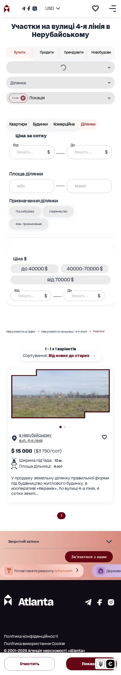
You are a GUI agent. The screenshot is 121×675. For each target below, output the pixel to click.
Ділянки (88, 124)
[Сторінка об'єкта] (14, 439)
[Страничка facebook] (99, 604)
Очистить (29, 664)
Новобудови (101, 52)
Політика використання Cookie (34, 643)
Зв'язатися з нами (89, 557)
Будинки (40, 124)
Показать (91, 664)
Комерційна (64, 124)
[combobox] (56, 67)
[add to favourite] (95, 8)
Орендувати (74, 52)
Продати (47, 52)
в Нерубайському (35, 435)
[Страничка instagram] (111, 604)
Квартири (18, 124)
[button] (18, 98)
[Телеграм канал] (24, 8)
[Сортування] (94, 356)
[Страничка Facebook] (28, 8)
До (70, 290)
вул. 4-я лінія (31, 441)
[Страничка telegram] (88, 604)
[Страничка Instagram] (34, 8)
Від (16, 290)
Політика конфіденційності (31, 636)
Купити (19, 52)
